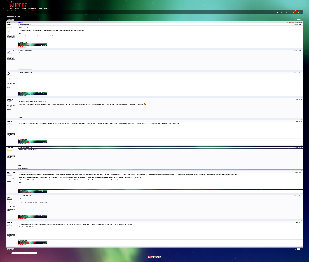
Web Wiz (158, 259)
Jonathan (9, 99)
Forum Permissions (298, 252)
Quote (297, 24)
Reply (301, 24)
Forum (40, 8)
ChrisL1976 (10, 147)
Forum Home (11, 10)
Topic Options (299, 22)
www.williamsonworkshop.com (25, 68)
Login (301, 12)
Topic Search (291, 22)
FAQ (279, 12)
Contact (46, 8)
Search (284, 12)
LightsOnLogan (11, 172)
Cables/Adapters (32, 8)
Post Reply (10, 19)
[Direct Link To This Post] (18, 24)
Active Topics (299, 10)
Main (11, 8)
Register (296, 12)
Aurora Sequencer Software (21, 10)
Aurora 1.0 (31, 10)
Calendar (290, 12)
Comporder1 (10, 51)
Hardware (17, 8)
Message (20, 22)
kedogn (9, 24)
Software (24, 8)
